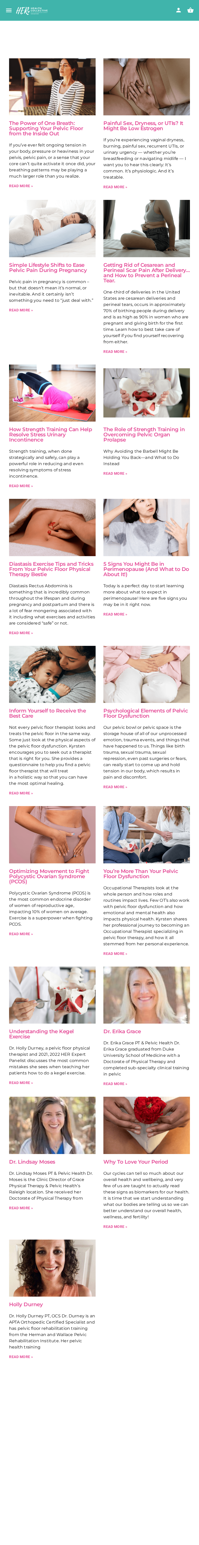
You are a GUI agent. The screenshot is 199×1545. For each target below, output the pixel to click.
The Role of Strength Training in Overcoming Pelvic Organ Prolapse (144, 434)
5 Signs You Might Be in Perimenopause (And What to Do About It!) (146, 569)
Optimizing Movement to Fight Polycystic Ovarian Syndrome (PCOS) (49, 876)
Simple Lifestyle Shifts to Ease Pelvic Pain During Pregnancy (48, 267)
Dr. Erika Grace (122, 1031)
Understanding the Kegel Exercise (41, 1034)
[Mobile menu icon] (8, 11)
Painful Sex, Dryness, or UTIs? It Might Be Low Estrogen (143, 125)
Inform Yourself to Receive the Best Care (47, 713)
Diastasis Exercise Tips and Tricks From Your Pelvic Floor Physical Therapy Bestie (51, 569)
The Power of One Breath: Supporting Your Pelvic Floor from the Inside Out (46, 128)
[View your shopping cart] (190, 10)
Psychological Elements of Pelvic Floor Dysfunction (145, 713)
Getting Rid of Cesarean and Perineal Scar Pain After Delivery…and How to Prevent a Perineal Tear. (146, 273)
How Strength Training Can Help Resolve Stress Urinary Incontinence (50, 434)
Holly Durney (26, 1304)
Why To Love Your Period (135, 1162)
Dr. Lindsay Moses (32, 1162)
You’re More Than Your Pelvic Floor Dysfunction (140, 873)
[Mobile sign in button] (178, 10)
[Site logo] (32, 10)
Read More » (21, 186)
